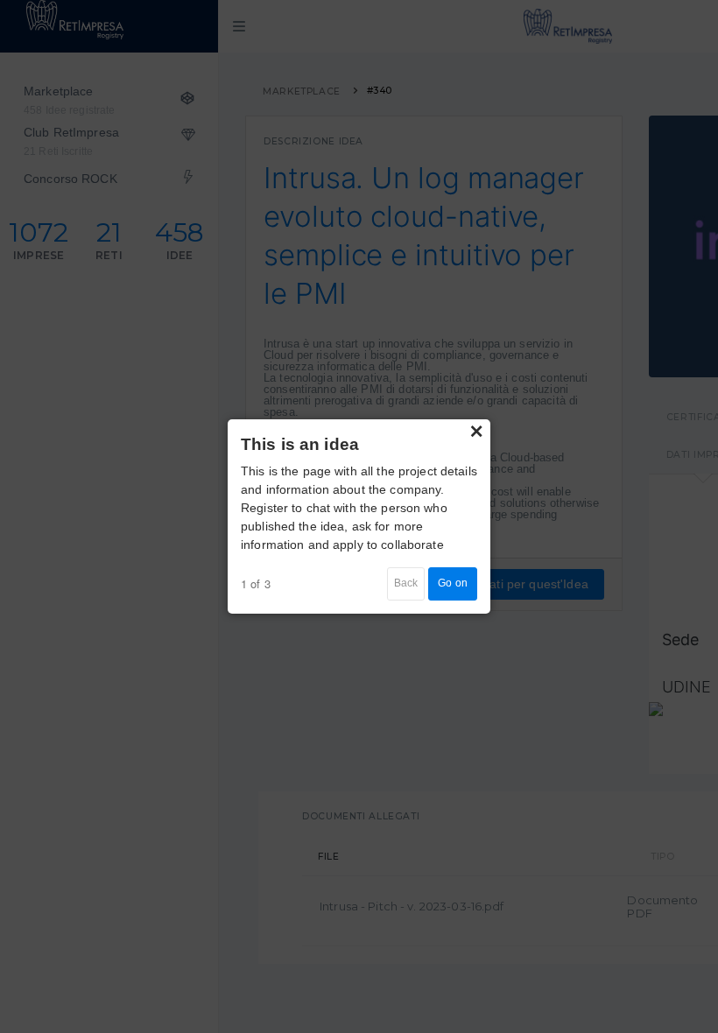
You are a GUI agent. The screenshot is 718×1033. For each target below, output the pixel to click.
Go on (453, 583)
